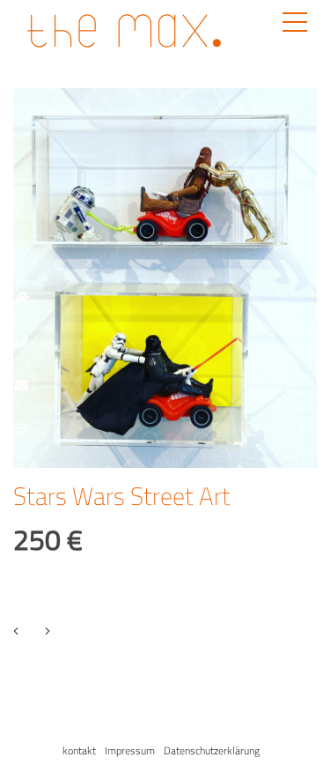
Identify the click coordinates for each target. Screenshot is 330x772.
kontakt (79, 750)
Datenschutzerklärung (212, 750)
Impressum (130, 750)
